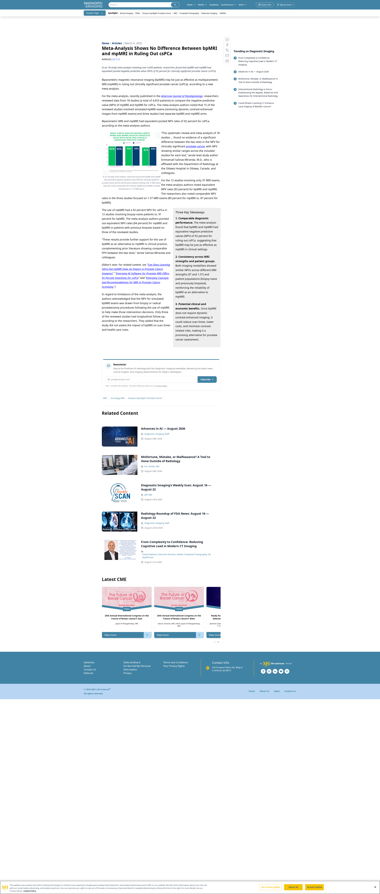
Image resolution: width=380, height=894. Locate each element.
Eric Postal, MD (151, 466)
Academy (213, 4)
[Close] (375, 887)
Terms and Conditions (175, 662)
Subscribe (205, 379)
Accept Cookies (314, 887)
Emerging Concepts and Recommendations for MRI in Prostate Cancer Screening (135, 282)
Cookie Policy (29, 891)
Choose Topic (92, 13)
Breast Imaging (126, 13)
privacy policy (161, 386)
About (87, 666)
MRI (175, 13)
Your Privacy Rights (174, 666)
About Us (264, 691)
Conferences (227, 4)
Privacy (128, 673)
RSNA (137, 13)
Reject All (293, 887)
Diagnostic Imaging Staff (156, 433)
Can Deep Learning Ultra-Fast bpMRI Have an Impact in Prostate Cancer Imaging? (136, 269)
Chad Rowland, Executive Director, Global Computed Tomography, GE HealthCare (176, 556)
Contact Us (90, 669)
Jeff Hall (148, 494)
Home (252, 691)
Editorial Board (132, 662)
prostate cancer (195, 146)
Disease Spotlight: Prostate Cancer (156, 13)
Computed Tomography (189, 13)
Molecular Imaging (209, 13)
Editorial (88, 673)
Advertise (89, 662)
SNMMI (223, 13)
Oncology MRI (118, 398)
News (277, 691)
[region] (190, 887)
